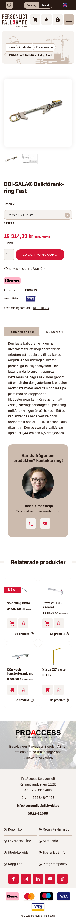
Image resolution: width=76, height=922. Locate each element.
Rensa (9, 223)
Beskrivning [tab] (22, 331)
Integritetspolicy (55, 864)
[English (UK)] (65, 5)
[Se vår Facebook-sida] (13, 879)
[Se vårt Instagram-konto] (26, 879)
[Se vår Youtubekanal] (50, 879)
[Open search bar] (9, 5)
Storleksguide (18, 852)
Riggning (41, 308)
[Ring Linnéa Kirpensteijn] (31, 523)
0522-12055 (38, 813)
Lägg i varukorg (40, 254)
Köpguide (15, 864)
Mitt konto (50, 840)
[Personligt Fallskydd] (14, 23)
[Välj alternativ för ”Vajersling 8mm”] (12, 623)
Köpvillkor (15, 829)
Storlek (9, 204)
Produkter (25, 47)
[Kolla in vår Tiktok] (62, 879)
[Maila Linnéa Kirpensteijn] (45, 523)
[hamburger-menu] (69, 19)
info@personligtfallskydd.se (38, 805)
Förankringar (44, 47)
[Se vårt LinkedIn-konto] (38, 879)
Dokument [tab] (55, 331)
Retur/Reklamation (57, 829)
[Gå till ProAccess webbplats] (38, 734)
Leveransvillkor (19, 840)
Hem (11, 47)
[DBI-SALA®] (30, 300)
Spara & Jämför (55, 852)
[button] (47, 623)
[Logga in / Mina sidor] (58, 19)
